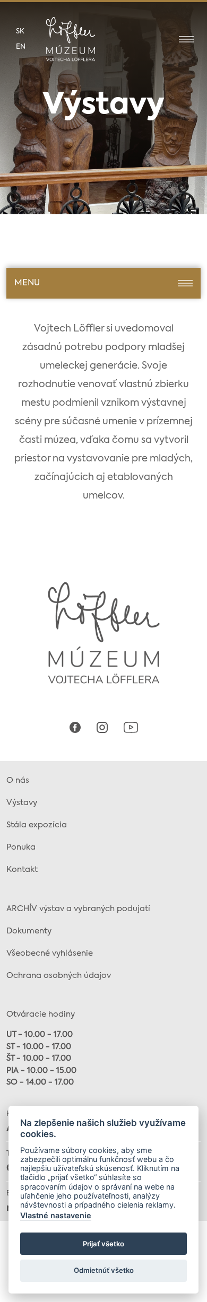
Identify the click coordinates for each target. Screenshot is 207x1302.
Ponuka (21, 847)
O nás (17, 780)
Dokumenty (28, 931)
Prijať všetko (103, 1243)
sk (20, 31)
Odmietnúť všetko (104, 1270)
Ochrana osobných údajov (58, 976)
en (20, 46)
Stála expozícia (36, 825)
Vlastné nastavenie (55, 1215)
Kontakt (22, 869)
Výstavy (21, 803)
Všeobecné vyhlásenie (49, 953)
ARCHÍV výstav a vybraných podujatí (78, 909)
